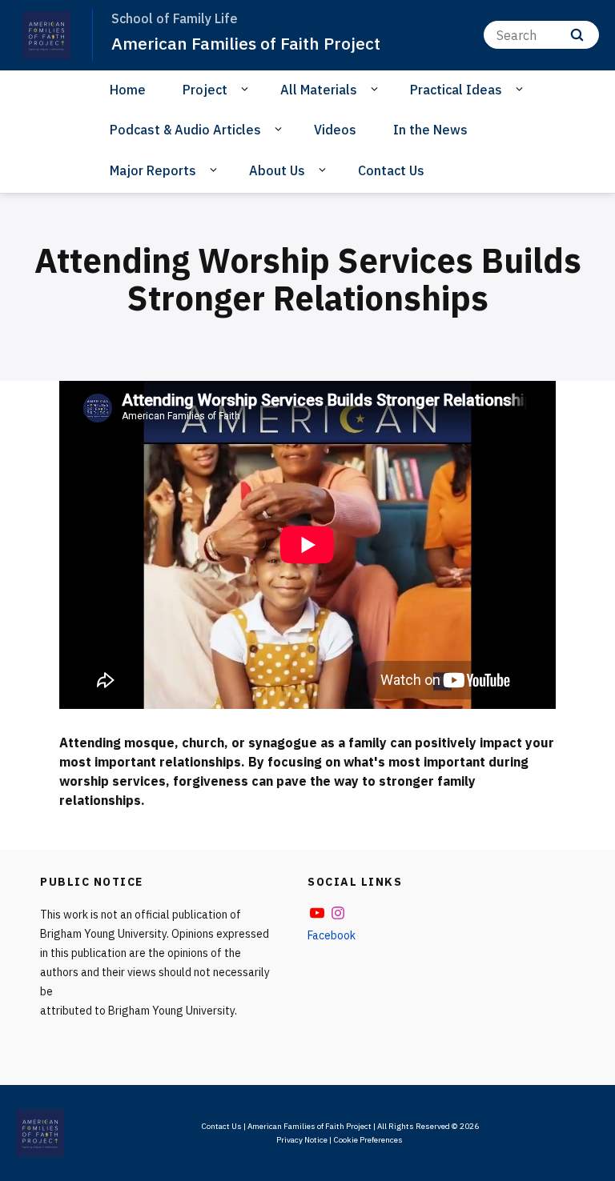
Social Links (355, 882)
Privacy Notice (302, 1140)
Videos (335, 130)
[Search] (577, 35)
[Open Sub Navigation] (247, 88)
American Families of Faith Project (245, 43)
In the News (430, 130)
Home (128, 90)
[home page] (46, 35)
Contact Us (391, 170)
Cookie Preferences (368, 1140)
